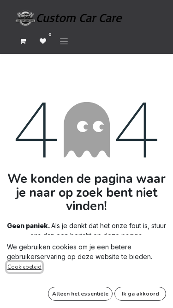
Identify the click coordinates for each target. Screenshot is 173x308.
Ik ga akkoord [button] (140, 293)
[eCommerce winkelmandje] (22, 41)
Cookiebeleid (24, 267)
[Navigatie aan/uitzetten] (64, 41)
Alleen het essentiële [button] (80, 293)
